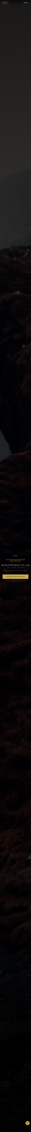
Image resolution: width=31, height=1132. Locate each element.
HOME (5, 2)
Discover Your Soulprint (15, 576)
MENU (26, 2)
